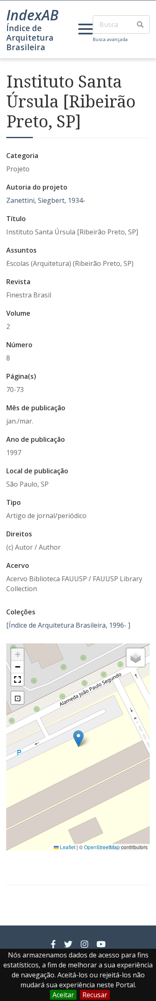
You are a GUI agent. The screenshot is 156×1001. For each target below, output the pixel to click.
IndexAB (32, 15)
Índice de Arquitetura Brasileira (30, 37)
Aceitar (63, 994)
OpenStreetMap (102, 846)
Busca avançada (110, 39)
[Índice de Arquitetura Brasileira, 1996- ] (68, 625)
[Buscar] (140, 24)
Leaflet (67, 846)
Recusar (94, 994)
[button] (78, 738)
